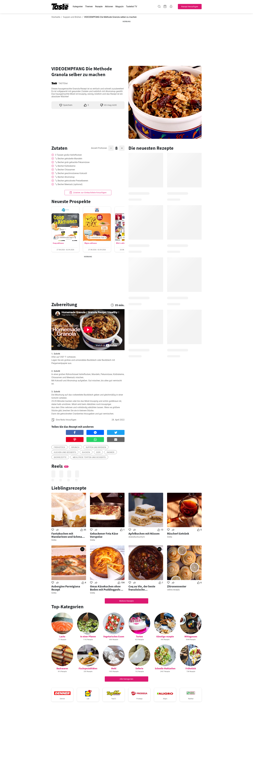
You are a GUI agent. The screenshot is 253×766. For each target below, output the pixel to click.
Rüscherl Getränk (178, 533)
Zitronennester (176, 586)
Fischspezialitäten (88, 668)
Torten (139, 636)
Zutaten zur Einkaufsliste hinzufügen (90, 193)
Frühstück (59, 447)
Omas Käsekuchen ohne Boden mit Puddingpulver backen (106, 588)
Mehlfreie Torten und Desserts (89, 457)
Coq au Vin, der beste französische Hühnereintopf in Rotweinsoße (141, 588)
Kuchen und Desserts (65, 452)
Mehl (113, 668)
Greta (53, 540)
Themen (89, 6)
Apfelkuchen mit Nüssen (144, 533)
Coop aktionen (58, 243)
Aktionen (109, 6)
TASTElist (63, 83)
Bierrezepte (60, 457)
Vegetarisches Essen (113, 636)
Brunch (75, 447)
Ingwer (110, 452)
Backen (86, 452)
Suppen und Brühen (72, 17)
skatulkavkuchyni (136, 537)
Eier (98, 452)
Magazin (119, 6)
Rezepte (99, 6)
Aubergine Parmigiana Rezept (65, 588)
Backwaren (62, 668)
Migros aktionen (90, 243)
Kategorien (78, 6)
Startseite (55, 17)
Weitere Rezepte (126, 601)
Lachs (62, 636)
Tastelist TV (131, 6)
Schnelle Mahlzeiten (165, 668)
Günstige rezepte (165, 636)
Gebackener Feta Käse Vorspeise (104, 535)
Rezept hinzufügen (189, 7)
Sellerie (139, 668)
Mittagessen (190, 636)
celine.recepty (173, 589)
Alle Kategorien (126, 679)
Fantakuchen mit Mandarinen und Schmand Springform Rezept (68, 535)
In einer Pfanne (88, 636)
